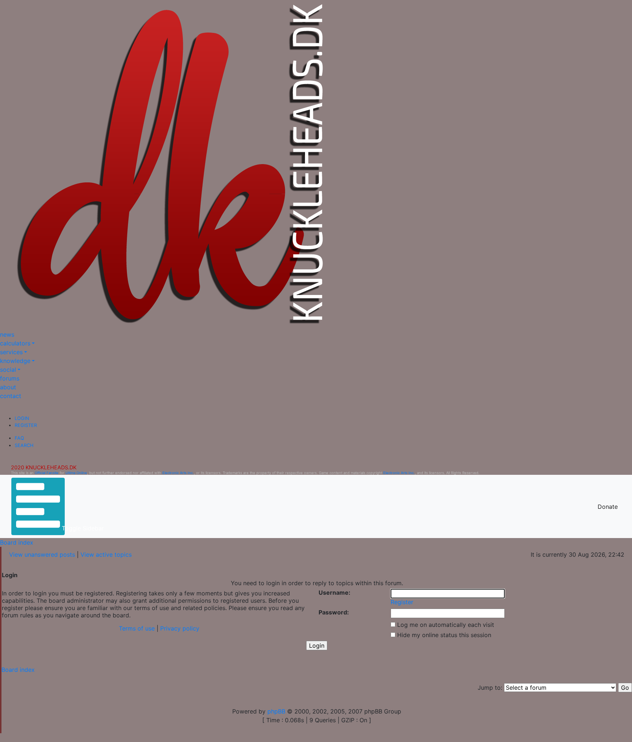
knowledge (15, 360)
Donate (608, 506)
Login (22, 418)
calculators (15, 343)
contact (10, 396)
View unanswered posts (42, 554)
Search (24, 445)
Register (26, 425)
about (8, 387)
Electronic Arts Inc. (178, 473)
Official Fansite (47, 473)
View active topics (106, 554)
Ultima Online (76, 473)
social (8, 369)
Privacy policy (179, 628)
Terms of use (137, 628)
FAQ (19, 438)
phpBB (276, 711)
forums (9, 378)
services (11, 352)
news (7, 334)
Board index (16, 542)
